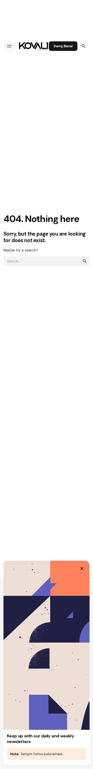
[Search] (83, 46)
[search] (85, 261)
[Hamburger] (9, 46)
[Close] (82, 568)
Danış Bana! (63, 46)
